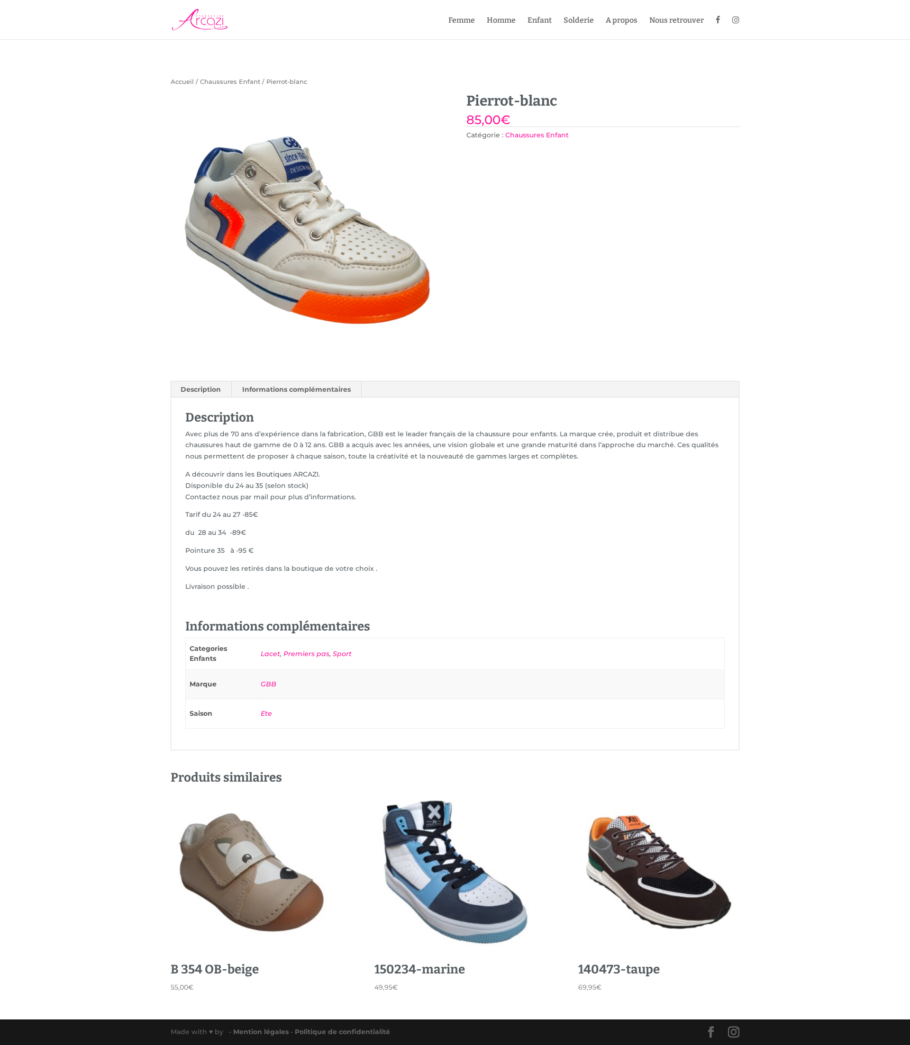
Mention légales (262, 1031)
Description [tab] (201, 389)
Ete (266, 713)
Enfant (540, 21)
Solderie (579, 21)
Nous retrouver (676, 21)
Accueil (182, 81)
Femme (461, 21)
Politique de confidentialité (342, 1031)
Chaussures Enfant (230, 81)
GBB (268, 684)
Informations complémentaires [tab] (296, 389)
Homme (501, 21)
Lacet (270, 653)
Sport (342, 653)
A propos (621, 21)
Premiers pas (306, 653)
